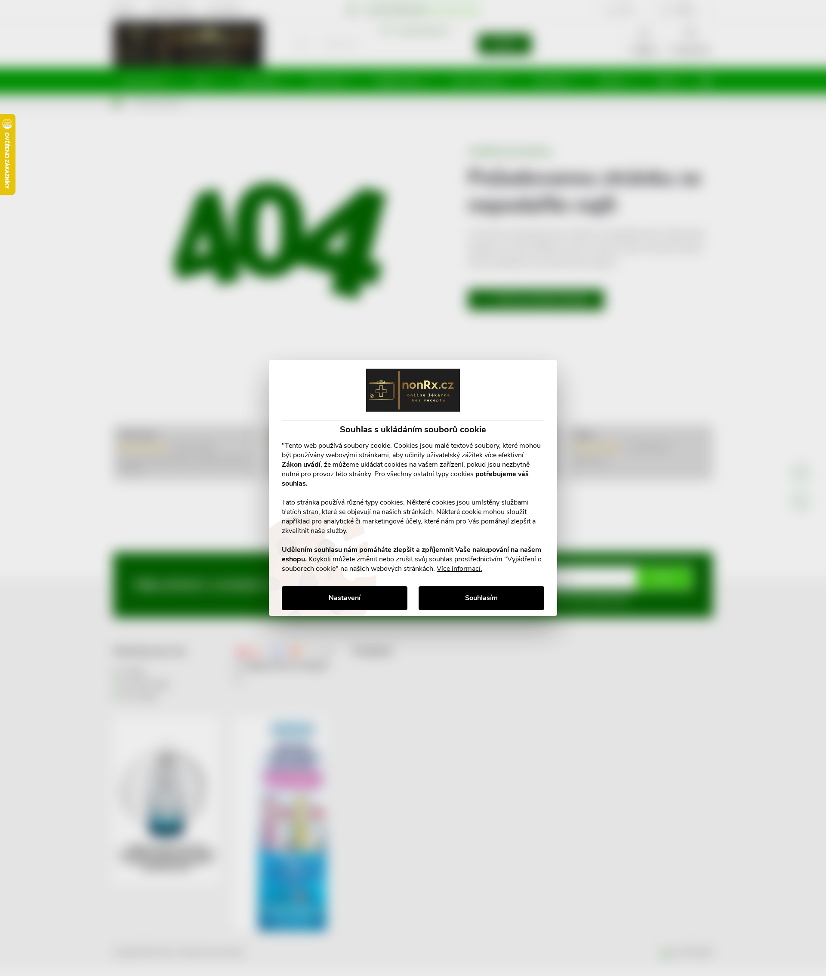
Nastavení (345, 598)
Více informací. (459, 568)
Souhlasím (481, 598)
